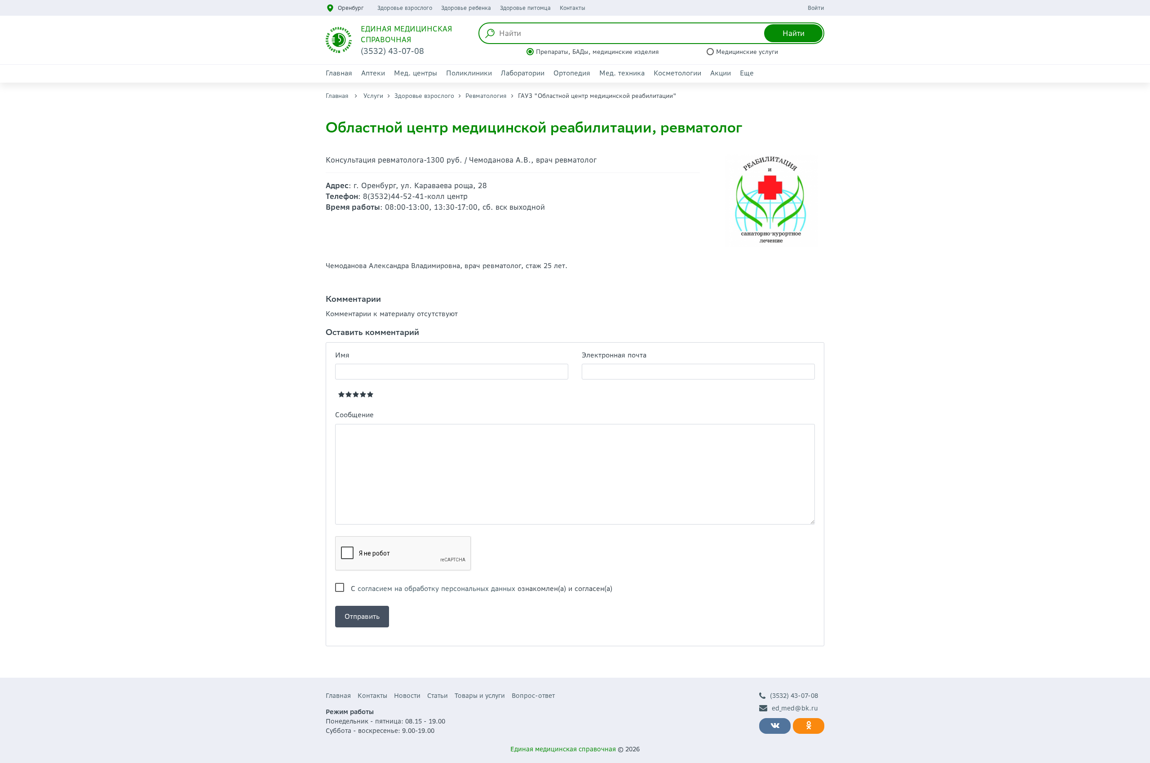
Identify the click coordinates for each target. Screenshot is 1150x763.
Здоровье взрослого (404, 7)
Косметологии (677, 73)
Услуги (373, 96)
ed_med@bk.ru (795, 708)
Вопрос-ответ (533, 696)
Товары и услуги (480, 696)
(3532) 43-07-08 (794, 696)
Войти (816, 7)
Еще (747, 73)
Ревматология (486, 96)
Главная (339, 73)
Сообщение (354, 414)
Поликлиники (469, 73)
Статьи (437, 696)
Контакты (572, 7)
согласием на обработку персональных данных (436, 588)
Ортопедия (571, 73)
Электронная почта (614, 355)
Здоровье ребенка (466, 7)
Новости (407, 696)
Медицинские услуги (747, 52)
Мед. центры (415, 73)
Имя (342, 355)
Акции (720, 73)
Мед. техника (622, 73)
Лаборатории (522, 73)
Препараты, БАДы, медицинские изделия (597, 52)
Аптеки (373, 73)
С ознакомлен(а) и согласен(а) (481, 588)
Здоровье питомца (525, 7)
